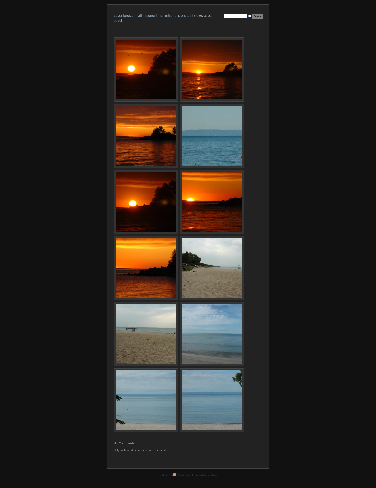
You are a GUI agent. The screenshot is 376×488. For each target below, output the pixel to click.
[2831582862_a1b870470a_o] (146, 400)
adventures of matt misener (134, 15)
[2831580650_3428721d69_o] (212, 268)
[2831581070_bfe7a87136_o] (146, 334)
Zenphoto (212, 475)
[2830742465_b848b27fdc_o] (212, 69)
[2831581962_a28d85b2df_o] (212, 334)
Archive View (184, 475)
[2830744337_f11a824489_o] (146, 136)
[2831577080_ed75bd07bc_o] (212, 202)
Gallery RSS (166, 475)
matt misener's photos (174, 15)
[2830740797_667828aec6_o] (146, 69)
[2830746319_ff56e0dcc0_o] (212, 136)
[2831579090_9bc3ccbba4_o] (146, 268)
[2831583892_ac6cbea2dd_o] (212, 400)
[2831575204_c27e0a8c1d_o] (146, 202)
